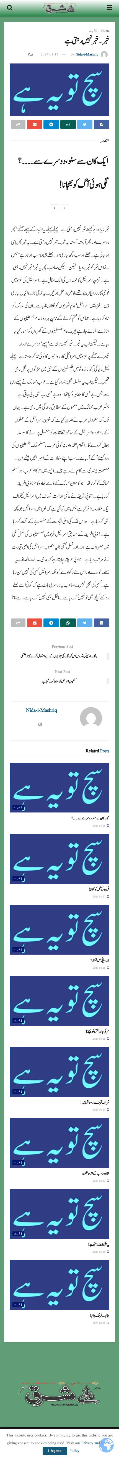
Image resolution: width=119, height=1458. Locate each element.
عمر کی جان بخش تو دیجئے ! (98, 1032)
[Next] (54, 208)
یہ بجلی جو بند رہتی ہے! (98, 1245)
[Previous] (65, 208)
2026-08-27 (99, 897)
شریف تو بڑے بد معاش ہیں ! (95, 1103)
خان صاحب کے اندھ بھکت (96, 1173)
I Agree (55, 1451)
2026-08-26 (99, 968)
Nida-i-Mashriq (87, 54)
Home (105, 30)
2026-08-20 (99, 1252)
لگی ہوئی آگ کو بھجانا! (83, 185)
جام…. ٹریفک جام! (100, 1316)
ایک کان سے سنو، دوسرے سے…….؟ (63, 161)
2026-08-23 (99, 1110)
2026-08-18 (99, 1323)
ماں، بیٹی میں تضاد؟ (99, 960)
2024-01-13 (49, 54)
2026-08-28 (99, 826)
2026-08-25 (99, 1039)
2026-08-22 (99, 1181)
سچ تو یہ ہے (93, 30)
